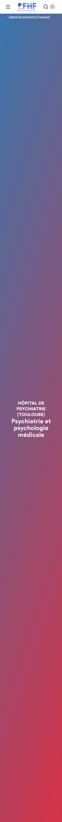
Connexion (54, 6)
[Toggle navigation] (7, 6)
